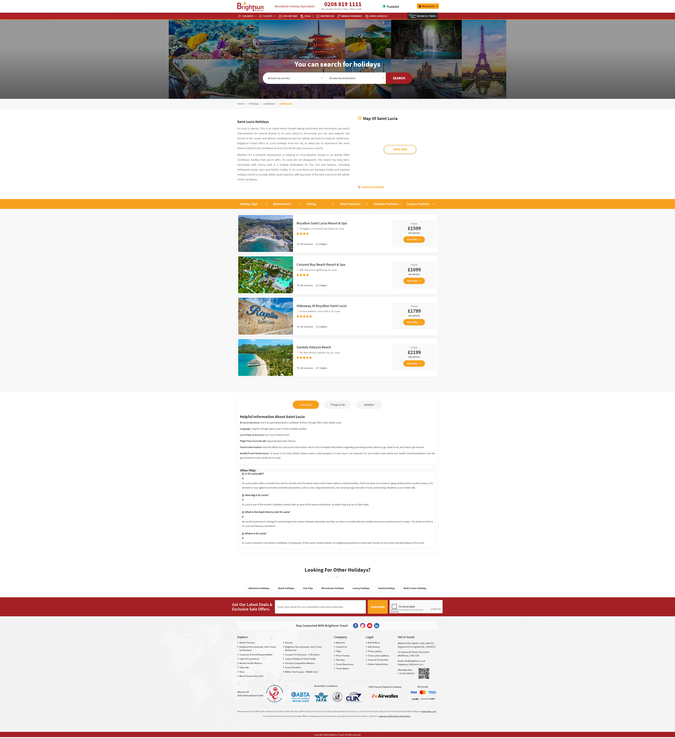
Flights (267, 16)
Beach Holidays (286, 588)
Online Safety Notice (378, 664)
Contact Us (341, 646)
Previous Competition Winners (300, 663)
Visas (307, 16)
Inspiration (327, 16)
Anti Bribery (374, 642)
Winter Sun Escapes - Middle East (301, 671)
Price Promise (343, 655)
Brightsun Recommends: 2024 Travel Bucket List (303, 648)
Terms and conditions (378, 655)
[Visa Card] (413, 692)
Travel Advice (342, 668)
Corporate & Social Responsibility (255, 654)
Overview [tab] (305, 404)
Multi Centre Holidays (415, 588)
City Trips (308, 588)
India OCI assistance (249, 658)
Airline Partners (247, 642)
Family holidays (386, 588)
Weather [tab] (369, 404)
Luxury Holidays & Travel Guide (300, 658)
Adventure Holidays (259, 588)
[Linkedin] (376, 625)
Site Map (340, 659)
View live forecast (373, 187)
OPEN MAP (400, 149)
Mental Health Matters (250, 663)
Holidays (248, 16)
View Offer (412, 239)
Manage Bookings (351, 16)
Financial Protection (378, 659)
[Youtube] (369, 625)
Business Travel (426, 16)
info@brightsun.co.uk (414, 660)
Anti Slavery (374, 646)
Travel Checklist (293, 667)
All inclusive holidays (333, 588)
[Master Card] (423, 692)
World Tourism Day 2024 (251, 676)
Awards (288, 642)
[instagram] (362, 625)
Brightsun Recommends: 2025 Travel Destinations (257, 648)
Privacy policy (375, 651)
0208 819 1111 (343, 4)
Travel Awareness (345, 664)
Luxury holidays (361, 588)
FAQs (338, 651)
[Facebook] (355, 625)
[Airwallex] (385, 696)
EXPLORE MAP (289, 16)
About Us (340, 642)
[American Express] (432, 692)
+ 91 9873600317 (406, 673)
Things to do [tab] (337, 404)
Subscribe (378, 607)
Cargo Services (378, 16)
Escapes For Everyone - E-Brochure (302, 654)
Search (399, 78)
